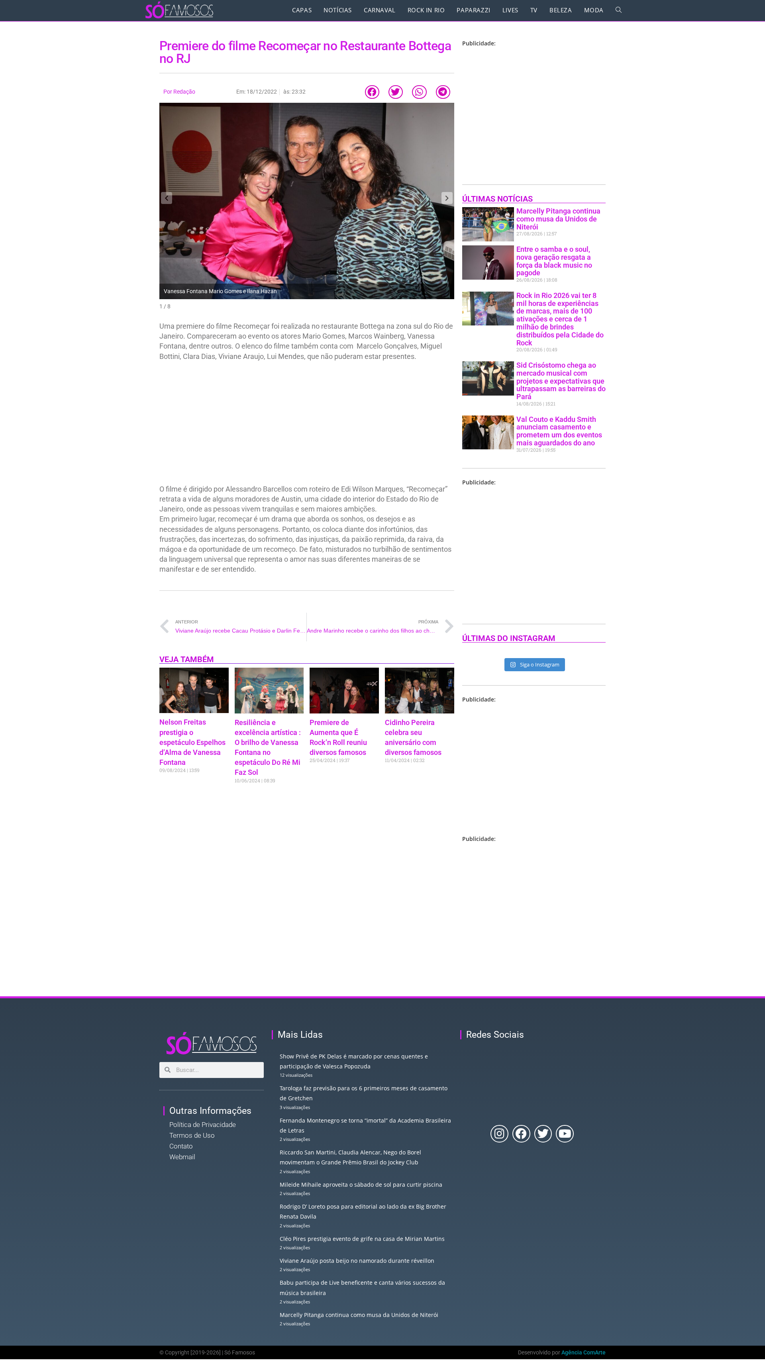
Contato (181, 1146)
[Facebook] (521, 1134)
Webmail (182, 1157)
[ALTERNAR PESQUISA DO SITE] (619, 10)
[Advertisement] (306, 425)
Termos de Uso (192, 1135)
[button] (372, 92)
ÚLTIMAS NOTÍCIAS (497, 199)
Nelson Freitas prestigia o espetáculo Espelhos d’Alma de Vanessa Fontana (192, 742)
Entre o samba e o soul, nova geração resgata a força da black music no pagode (554, 261)
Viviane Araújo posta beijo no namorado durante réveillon (357, 1260)
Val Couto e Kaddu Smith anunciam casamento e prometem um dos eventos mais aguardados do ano (559, 431)
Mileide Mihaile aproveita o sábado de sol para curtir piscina (361, 1184)
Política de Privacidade (202, 1125)
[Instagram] (499, 1134)
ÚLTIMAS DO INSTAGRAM (508, 638)
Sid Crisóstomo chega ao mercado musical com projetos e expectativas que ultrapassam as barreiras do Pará (561, 381)
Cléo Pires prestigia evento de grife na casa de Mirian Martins (362, 1238)
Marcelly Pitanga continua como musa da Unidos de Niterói (558, 219)
